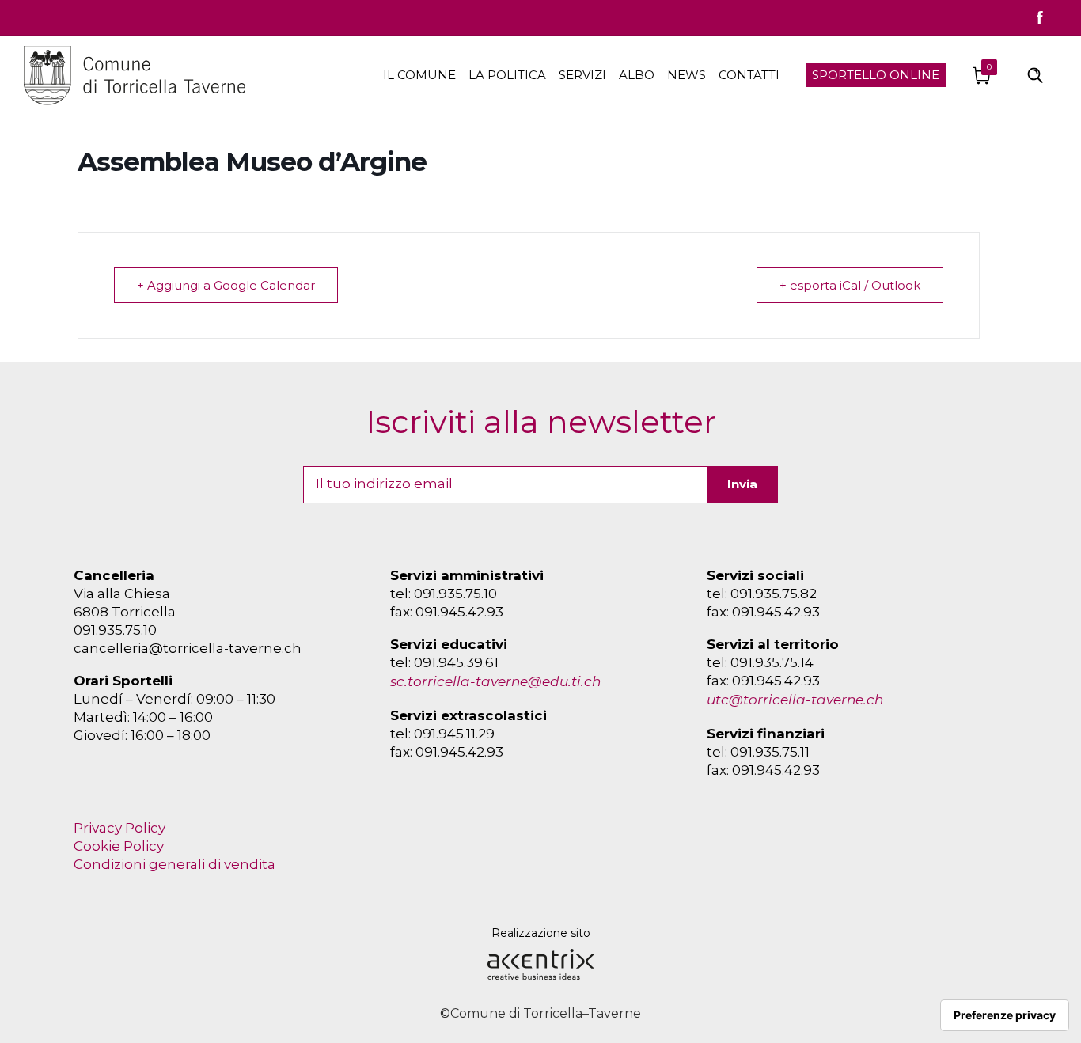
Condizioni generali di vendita (174, 864)
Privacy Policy (119, 828)
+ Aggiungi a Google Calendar (226, 285)
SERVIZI (582, 74)
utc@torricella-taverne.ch (795, 699)
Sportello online (875, 74)
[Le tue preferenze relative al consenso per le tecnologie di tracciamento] (1004, 1015)
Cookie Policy (119, 846)
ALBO (636, 74)
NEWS (686, 74)
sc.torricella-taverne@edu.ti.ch (495, 681)
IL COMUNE (419, 74)
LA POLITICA (507, 74)
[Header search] (1035, 74)
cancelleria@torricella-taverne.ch (188, 648)
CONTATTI (749, 74)
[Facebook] (1039, 17)
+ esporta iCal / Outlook (849, 285)
